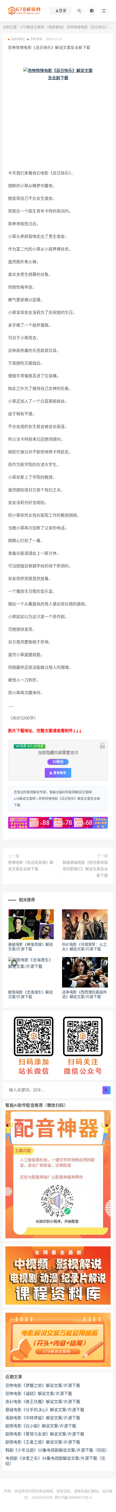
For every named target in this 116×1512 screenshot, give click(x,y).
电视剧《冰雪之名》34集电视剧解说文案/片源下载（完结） (55, 1461)
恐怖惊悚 (36, 39)
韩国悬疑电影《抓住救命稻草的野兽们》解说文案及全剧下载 (85, 869)
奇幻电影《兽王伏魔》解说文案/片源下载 (42, 1402)
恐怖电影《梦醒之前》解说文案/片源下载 (42, 1386)
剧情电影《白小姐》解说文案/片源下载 (40, 1426)
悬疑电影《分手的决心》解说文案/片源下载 (44, 1410)
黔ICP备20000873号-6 (73, 1498)
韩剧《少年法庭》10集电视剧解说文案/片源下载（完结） (57, 1450)
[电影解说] (55, 27)
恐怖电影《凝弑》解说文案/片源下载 (38, 1394)
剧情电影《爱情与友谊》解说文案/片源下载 (44, 1434)
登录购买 (59, 772)
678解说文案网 (32, 27)
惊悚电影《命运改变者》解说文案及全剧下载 (30, 866)
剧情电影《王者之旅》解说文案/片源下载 (42, 1442)
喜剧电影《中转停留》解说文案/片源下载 (42, 1418)
